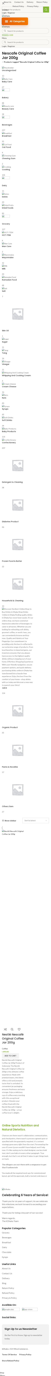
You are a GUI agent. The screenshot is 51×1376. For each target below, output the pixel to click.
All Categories (17, 21)
